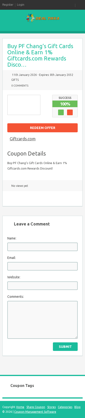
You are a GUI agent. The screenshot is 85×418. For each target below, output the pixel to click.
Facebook (35, 198)
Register (7, 4)
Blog (77, 407)
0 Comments (19, 85)
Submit (65, 347)
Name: (11, 238)
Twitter (27, 198)
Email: (11, 258)
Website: (13, 277)
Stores (51, 407)
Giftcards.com (23, 138)
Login (20, 4)
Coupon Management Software (35, 411)
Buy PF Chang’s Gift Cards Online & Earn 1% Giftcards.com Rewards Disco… (40, 55)
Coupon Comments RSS (18, 198)
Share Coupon (35, 407)
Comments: (15, 297)
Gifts (15, 79)
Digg (51, 198)
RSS (71, 4)
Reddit (60, 198)
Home (20, 407)
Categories (65, 407)
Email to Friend (10, 198)
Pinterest (43, 198)
